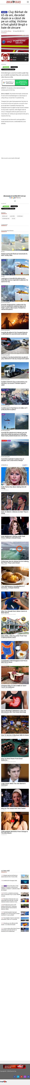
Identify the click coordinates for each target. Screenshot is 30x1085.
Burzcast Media (20, 1079)
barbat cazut (4, 216)
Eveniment (4, 32)
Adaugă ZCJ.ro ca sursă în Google (9, 82)
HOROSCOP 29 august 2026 (9, 880)
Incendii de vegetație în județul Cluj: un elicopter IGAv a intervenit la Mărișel (12, 459)
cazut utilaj (12, 216)
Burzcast (14, 1079)
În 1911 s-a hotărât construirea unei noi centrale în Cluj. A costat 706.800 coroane (10, 894)
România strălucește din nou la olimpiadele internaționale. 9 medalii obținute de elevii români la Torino (9, 900)
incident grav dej (5, 218)
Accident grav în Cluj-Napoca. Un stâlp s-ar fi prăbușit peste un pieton (14, 408)
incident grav (20, 216)
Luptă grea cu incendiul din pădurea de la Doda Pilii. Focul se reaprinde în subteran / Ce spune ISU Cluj (14, 280)
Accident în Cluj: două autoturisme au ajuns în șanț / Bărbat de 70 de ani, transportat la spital (15, 357)
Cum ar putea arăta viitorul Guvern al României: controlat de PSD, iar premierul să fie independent (10, 930)
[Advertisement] (15, 141)
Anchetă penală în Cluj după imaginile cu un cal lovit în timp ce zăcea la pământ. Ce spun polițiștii (10, 913)
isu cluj (13, 218)
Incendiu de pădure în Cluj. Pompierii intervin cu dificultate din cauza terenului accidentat (14, 333)
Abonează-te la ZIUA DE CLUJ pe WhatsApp (22, 82)
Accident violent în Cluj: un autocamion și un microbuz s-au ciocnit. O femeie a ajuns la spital (14, 383)
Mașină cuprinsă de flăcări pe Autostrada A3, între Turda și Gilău (14, 254)
